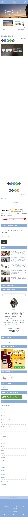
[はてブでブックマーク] (8, 40)
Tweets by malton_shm (6, 342)
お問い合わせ (7, 506)
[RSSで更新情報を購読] (18, 190)
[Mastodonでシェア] (11, 415)
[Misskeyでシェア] (23, 415)
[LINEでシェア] (10, 40)
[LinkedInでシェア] (17, 423)
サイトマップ (14, 508)
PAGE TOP (14, 497)
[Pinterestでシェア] (11, 423)
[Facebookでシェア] (5, 40)
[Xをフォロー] (12, 190)
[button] (13, 40)
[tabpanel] (7, 25)
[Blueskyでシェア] (17, 415)
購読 (4, 242)
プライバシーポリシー (21, 506)
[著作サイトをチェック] (10, 190)
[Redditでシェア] (17, 419)
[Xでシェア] (2, 40)
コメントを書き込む (14, 202)
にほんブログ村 (4, 389)
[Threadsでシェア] (11, 419)
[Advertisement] (14, 119)
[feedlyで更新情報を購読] (15, 190)
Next (27, 25)
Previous (1, 25)
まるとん (14, 309)
